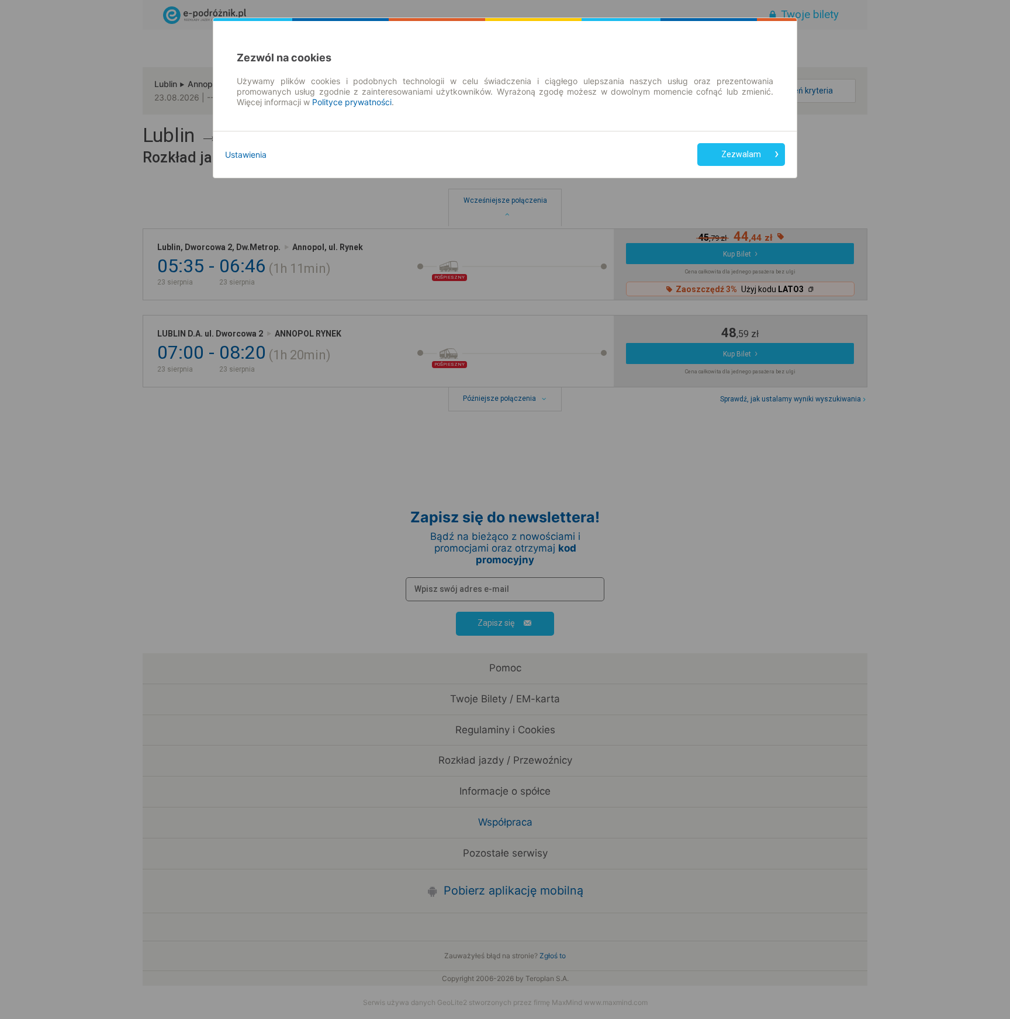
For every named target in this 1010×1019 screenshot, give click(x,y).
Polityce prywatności (352, 102)
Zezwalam (741, 154)
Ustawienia (246, 155)
